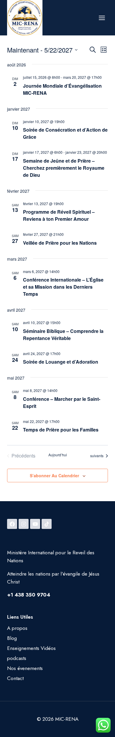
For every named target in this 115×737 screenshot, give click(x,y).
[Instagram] (24, 524)
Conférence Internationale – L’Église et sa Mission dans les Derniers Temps (63, 286)
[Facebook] (12, 524)
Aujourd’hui (57, 454)
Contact (15, 678)
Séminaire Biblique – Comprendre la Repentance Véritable (63, 334)
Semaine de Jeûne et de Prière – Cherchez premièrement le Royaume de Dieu (63, 167)
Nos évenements (25, 668)
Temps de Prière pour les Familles (60, 429)
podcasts (16, 658)
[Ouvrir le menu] (102, 17)
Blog (12, 638)
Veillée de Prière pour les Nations (60, 242)
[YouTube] (35, 524)
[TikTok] (47, 524)
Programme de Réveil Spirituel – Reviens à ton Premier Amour (59, 215)
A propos (17, 628)
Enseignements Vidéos (31, 648)
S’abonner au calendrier (54, 475)
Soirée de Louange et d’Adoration (60, 361)
